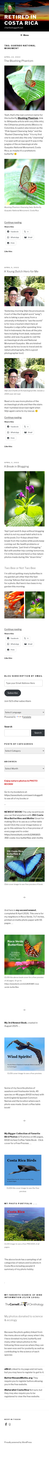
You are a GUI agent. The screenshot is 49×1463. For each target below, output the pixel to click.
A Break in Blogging (16, 466)
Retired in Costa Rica (21, 20)
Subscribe (12, 693)
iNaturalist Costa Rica (16, 1390)
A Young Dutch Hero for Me (21, 271)
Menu (26, 35)
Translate (26, 717)
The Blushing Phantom (18, 60)
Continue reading (13, 222)
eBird (7, 1369)
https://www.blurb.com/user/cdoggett (23, 795)
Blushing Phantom (28, 118)
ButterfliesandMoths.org (18, 1378)
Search (8, 726)
